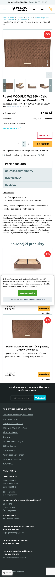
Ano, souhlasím (27, 293)
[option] (7, 85)
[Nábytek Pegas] (19, 9)
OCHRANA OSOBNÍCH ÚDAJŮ (15, 428)
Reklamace (8, 464)
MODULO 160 (8, 19)
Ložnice (20, 17)
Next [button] (50, 85)
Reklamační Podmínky (12, 459)
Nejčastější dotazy (11, 128)
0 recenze (24, 106)
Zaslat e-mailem (12, 155)
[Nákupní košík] (50, 9)
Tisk (42, 155)
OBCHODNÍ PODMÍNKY (13, 423)
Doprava (6, 437)
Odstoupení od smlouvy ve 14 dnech (18, 414)
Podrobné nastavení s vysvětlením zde (27, 299)
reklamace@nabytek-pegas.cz (15, 557)
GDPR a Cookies (9, 446)
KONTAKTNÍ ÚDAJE (11, 419)
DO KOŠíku (43, 144)
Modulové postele (42, 17)
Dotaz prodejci (30, 155)
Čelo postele (22, 19)
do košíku (44, 308)
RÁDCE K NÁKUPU (10, 432)
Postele (29, 17)
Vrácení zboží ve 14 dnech (13, 455)
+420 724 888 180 (19, 2)
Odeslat (40, 398)
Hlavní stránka (8, 17)
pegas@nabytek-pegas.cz (13, 532)
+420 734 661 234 (11, 543)
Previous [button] (4, 85)
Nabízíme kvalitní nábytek (13, 441)
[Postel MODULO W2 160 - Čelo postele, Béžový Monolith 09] (27, 54)
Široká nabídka (9, 450)
